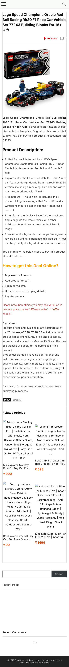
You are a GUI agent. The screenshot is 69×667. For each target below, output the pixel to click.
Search (6, 569)
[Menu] (4, 4)
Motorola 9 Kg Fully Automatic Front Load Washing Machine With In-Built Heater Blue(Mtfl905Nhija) (30, 610)
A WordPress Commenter (17, 642)
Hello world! (45, 642)
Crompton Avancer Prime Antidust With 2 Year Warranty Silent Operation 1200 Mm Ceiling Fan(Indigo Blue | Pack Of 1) (34, 618)
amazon (17, 400)
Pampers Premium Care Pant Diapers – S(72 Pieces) (32, 603)
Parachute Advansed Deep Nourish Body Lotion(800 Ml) (34, 598)
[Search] (64, 4)
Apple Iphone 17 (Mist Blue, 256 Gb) (22, 594)
